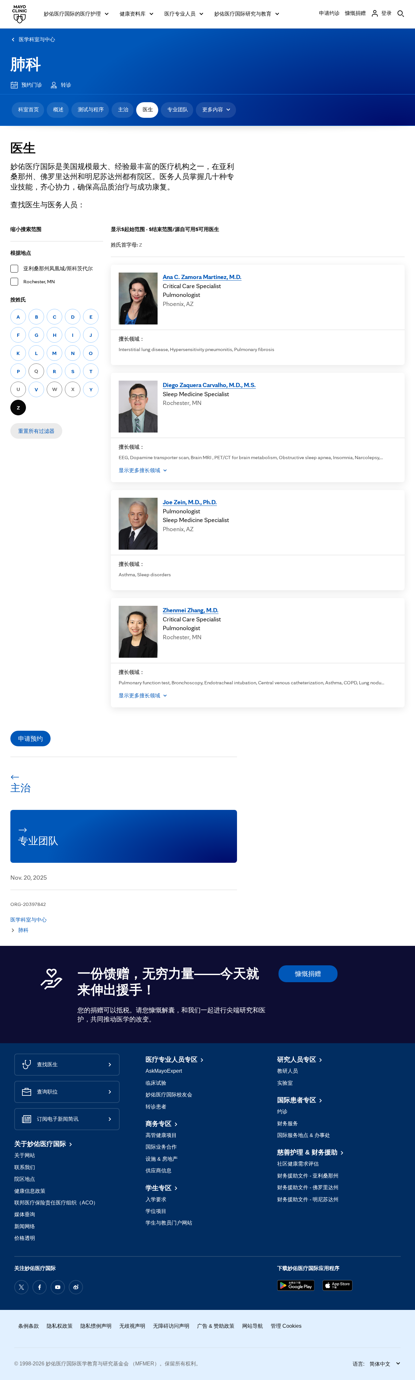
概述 (58, 109)
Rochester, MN (39, 281)
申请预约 (30, 738)
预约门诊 (31, 85)
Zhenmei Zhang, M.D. (191, 610)
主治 (123, 109)
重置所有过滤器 (36, 431)
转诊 (66, 85)
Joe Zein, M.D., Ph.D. (190, 502)
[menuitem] (27, 110)
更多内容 (212, 109)
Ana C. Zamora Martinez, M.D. (202, 277)
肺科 (25, 64)
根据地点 (20, 253)
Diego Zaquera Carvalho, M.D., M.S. (209, 385)
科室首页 (28, 109)
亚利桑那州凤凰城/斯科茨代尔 (58, 268)
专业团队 (177, 109)
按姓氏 (18, 300)
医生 (148, 109)
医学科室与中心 (37, 39)
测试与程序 (91, 109)
